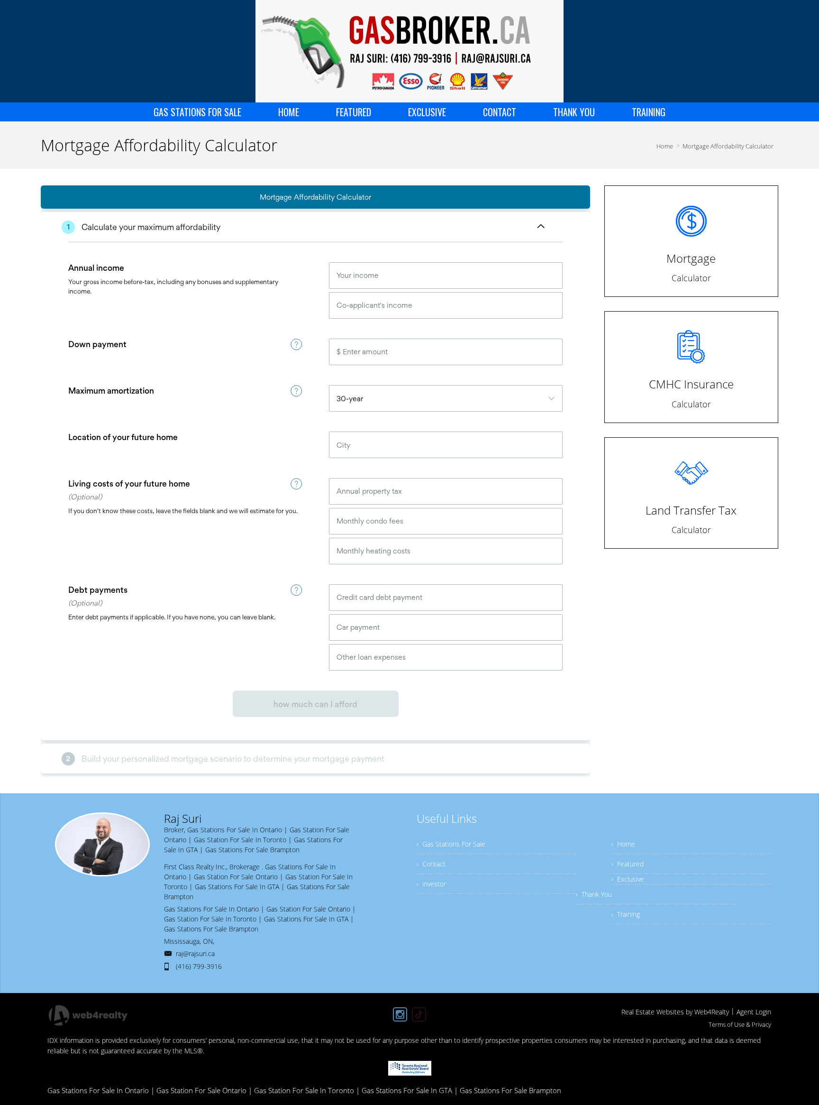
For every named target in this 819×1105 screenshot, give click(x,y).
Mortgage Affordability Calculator (728, 146)
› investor (431, 883)
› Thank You (594, 894)
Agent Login (754, 1011)
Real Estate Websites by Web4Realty (675, 1011)
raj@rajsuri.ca (195, 953)
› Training (625, 914)
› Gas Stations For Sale (451, 843)
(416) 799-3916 (199, 966)
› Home (623, 843)
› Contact (431, 863)
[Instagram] (400, 1014)
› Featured (627, 863)
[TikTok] (419, 1014)
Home (664, 146)
